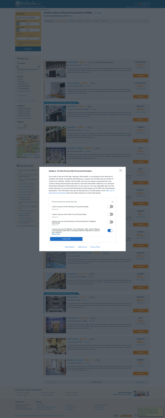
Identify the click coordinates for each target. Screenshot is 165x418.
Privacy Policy (95, 247)
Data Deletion (70, 247)
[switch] (110, 206)
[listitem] (82, 201)
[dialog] (82, 209)
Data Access (82, 247)
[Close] (121, 171)
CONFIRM (66, 239)
